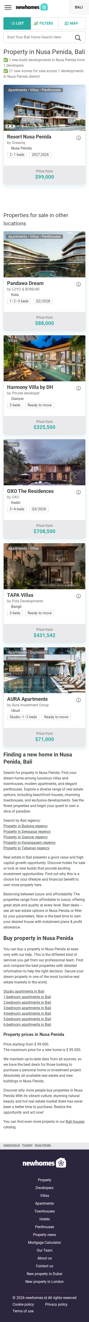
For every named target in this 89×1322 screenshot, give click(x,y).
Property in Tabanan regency (26, 848)
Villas (44, 1195)
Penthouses (44, 1227)
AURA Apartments (27, 699)
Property (44, 1180)
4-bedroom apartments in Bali (27, 1013)
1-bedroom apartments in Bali (27, 997)
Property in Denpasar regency (27, 831)
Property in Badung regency (25, 826)
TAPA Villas (20, 595)
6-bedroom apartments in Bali (27, 1024)
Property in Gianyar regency (25, 837)
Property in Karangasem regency (29, 842)
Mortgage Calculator (44, 1242)
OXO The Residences (30, 491)
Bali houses (75, 1121)
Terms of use (23, 1311)
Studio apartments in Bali (23, 991)
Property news (44, 1235)
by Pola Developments (25, 601)
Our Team (44, 1250)
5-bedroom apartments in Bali (27, 1019)
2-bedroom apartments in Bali (27, 1002)
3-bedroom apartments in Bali (27, 1008)
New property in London (44, 1281)
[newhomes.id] (44, 1163)
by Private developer (23, 393)
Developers (44, 1188)
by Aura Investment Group (28, 705)
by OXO (13, 497)
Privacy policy (56, 1304)
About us (44, 1258)
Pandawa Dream (25, 283)
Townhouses (44, 1211)
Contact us (44, 1266)
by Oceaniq (16, 143)
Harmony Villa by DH (30, 387)
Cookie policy (23, 1304)
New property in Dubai (44, 1274)
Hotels (44, 1219)
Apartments (44, 1203)
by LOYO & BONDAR (23, 289)
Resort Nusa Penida (29, 137)
